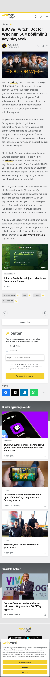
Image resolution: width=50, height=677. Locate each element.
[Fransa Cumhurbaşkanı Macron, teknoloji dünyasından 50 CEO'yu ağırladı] (25, 586)
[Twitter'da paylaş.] (15, 392)
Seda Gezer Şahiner (12, 614)
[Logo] (8, 16)
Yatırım (6, 491)
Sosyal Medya (9, 295)
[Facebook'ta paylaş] (6, 392)
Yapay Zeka (8, 441)
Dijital (5, 25)
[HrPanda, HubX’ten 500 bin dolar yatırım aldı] (25, 524)
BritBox (9, 160)
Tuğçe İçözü (9, 456)
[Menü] (47, 17)
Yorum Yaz (25, 322)
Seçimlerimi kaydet (25, 376)
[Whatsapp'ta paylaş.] (34, 392)
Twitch (13, 82)
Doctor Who (8, 301)
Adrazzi (7, 286)
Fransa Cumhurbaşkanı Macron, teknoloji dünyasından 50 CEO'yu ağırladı (23, 606)
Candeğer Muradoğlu (13, 506)
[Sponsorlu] (25, 257)
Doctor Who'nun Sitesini (32, 235)
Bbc (24, 295)
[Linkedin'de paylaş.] (25, 392)
